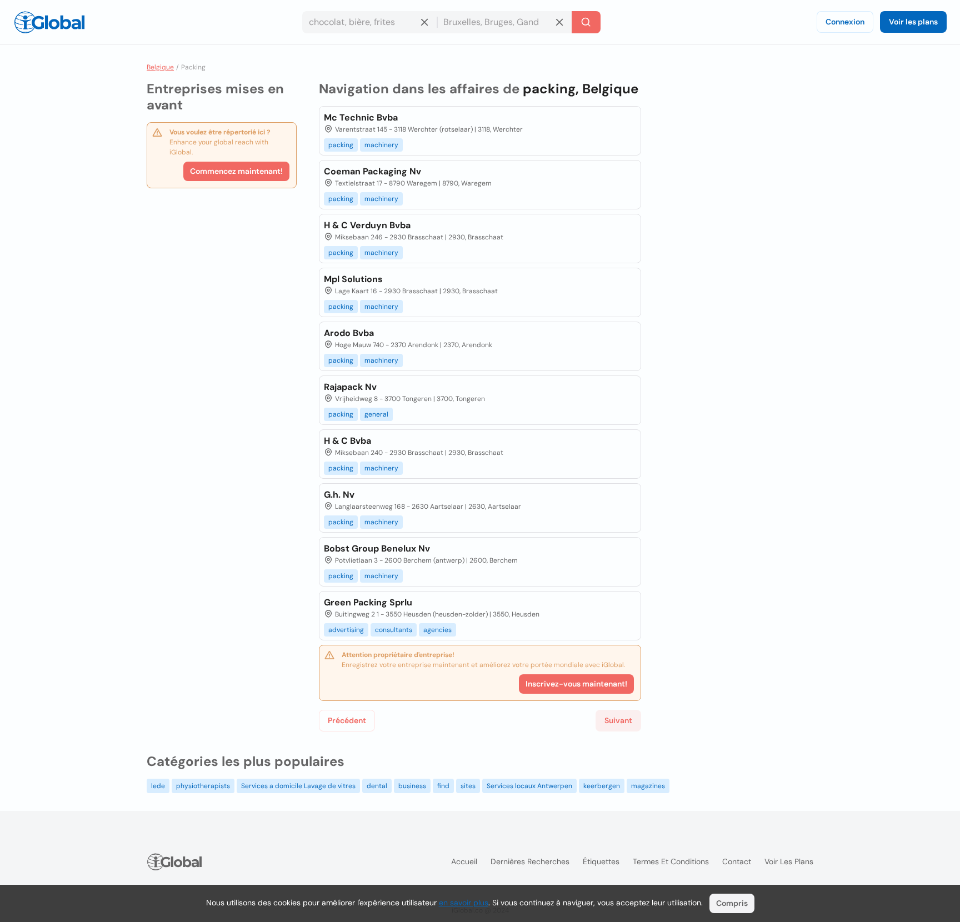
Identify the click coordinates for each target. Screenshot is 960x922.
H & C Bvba (347, 441)
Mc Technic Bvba (361, 117)
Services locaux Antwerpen (529, 785)
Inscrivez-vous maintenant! (576, 684)
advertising (346, 629)
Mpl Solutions (353, 279)
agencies (437, 629)
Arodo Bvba (349, 333)
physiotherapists (203, 785)
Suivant (618, 720)
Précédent (347, 720)
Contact (736, 861)
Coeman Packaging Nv (372, 171)
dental (377, 785)
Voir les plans (913, 22)
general (376, 414)
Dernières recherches (530, 861)
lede (158, 785)
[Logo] (49, 22)
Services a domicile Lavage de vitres (298, 785)
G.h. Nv (339, 494)
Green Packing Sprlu (368, 602)
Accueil (464, 861)
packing (340, 145)
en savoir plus (463, 903)
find (443, 785)
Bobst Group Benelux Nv (377, 548)
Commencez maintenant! (236, 171)
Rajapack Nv (350, 387)
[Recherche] (586, 22)
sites (468, 785)
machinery (381, 145)
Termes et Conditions (671, 861)
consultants (393, 629)
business (412, 785)
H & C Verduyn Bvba (367, 225)
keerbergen (601, 785)
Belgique (160, 67)
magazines (648, 785)
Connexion (845, 22)
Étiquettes (601, 861)
